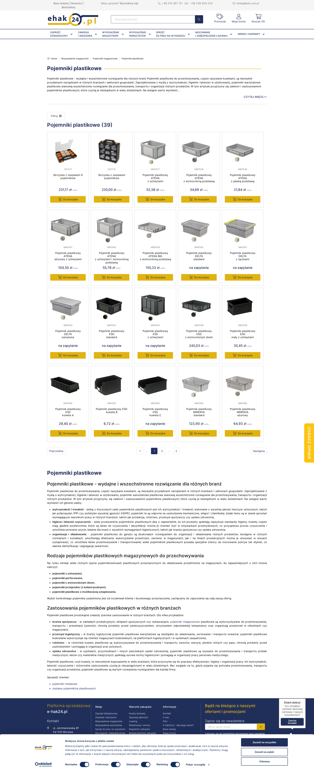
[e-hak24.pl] (73, 25)
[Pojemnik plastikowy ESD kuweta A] (68, 382)
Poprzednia (56, 451)
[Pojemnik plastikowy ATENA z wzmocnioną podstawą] (199, 148)
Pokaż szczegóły (195, 764)
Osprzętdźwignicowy (59, 34)
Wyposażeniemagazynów (110, 34)
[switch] (115, 764)
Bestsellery (68, 7)
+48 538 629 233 (201, 3)
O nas (166, 717)
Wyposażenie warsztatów (108, 725)
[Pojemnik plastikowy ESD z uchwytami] (155, 304)
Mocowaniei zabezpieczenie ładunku (211, 34)
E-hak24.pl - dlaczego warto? (178, 725)
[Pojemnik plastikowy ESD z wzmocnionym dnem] (199, 304)
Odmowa (264, 761)
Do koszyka (70, 199)
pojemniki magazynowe (185, 621)
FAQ (165, 721)
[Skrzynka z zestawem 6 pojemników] (68, 148)
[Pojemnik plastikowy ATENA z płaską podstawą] (242, 148)
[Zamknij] (305, 698)
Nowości (76, 3)
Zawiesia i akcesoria (105, 717)
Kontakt (167, 713)
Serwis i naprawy (249, 34)
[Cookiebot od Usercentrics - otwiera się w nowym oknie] (43, 764)
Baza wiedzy (61, 3)
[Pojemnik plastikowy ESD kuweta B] (111, 382)
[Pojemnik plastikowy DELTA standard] (199, 226)
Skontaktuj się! (129, 3)
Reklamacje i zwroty (139, 725)
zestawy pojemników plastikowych (74, 688)
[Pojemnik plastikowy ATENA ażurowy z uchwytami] (68, 226)
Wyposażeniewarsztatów (137, 34)
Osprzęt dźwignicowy (106, 713)
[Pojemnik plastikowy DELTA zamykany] (68, 304)
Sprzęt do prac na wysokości (110, 729)
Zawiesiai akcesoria (85, 34)
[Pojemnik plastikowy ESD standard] (111, 304)
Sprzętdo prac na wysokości (170, 34)
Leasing (133, 721)
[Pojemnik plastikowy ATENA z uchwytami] (155, 148)
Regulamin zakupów (139, 729)
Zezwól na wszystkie (264, 742)
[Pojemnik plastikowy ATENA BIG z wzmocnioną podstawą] (155, 226)
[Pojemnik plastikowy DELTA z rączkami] (242, 226)
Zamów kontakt (292, 721)
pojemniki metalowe (64, 683)
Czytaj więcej (254, 96)
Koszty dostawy (137, 713)
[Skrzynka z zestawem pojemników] (111, 148)
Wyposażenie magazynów (108, 721)
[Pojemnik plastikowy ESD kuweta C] (155, 382)
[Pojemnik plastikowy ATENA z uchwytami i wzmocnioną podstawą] (111, 226)
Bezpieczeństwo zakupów (142, 733)
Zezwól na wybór (264, 752)
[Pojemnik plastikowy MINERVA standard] (199, 382)
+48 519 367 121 (172, 3)
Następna (259, 451)
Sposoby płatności (138, 717)
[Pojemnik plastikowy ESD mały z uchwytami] (242, 304)
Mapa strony (169, 733)
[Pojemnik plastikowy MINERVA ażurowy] (242, 382)
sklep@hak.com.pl (248, 3)
